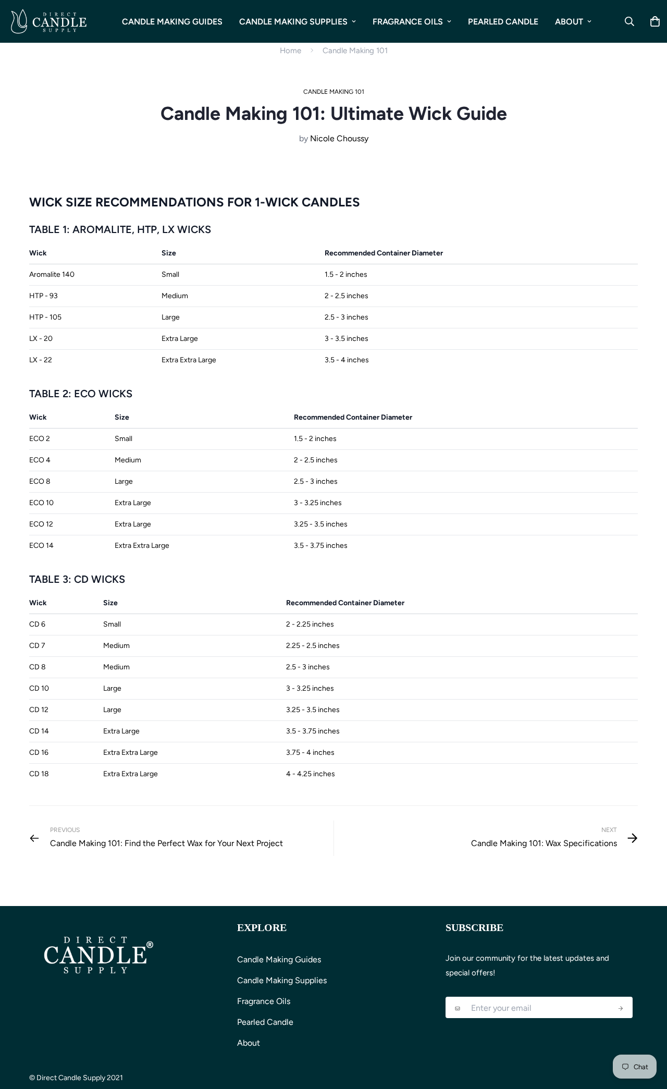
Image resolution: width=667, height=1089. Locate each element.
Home (290, 50)
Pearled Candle (503, 22)
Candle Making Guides (172, 22)
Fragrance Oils (408, 22)
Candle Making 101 (355, 50)
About (569, 22)
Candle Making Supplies (293, 22)
